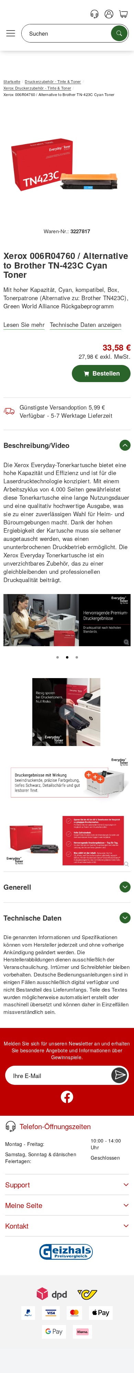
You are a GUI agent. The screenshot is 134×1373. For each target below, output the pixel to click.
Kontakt (17, 1226)
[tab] (57, 657)
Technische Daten (32, 918)
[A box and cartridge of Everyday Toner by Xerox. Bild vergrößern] (67, 842)
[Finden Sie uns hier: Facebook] (67, 1097)
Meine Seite (23, 1205)
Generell (17, 887)
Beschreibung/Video (36, 445)
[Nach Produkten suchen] (119, 33)
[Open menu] (10, 33)
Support (17, 1184)
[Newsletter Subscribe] (119, 1075)
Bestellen (105, 373)
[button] (64, 165)
